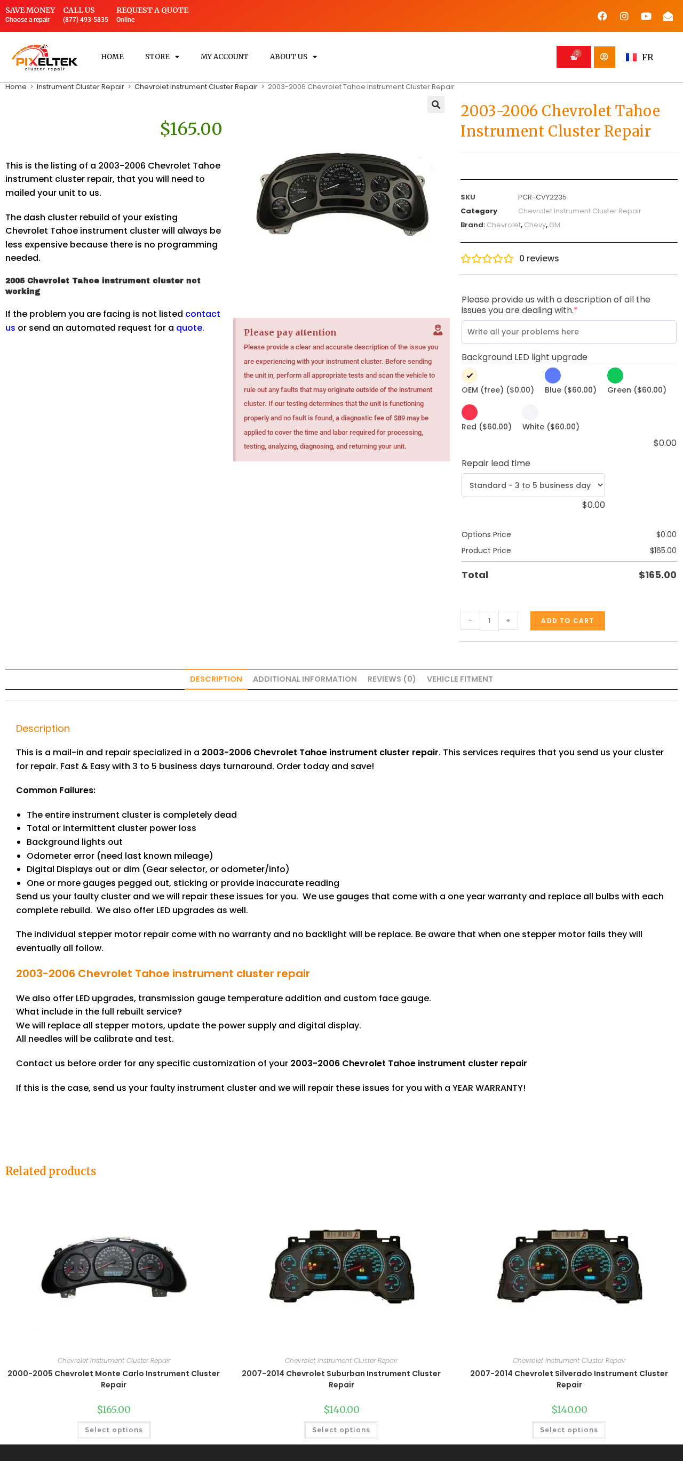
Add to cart (567, 620)
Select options (114, 1430)
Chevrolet (504, 225)
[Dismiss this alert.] (438, 330)
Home (112, 56)
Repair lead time (496, 463)
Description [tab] (216, 679)
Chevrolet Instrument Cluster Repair (196, 87)
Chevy (535, 225)
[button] (435, 104)
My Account (225, 56)
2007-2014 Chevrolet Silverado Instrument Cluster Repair (569, 1379)
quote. (190, 328)
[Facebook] (602, 16)
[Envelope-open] (668, 16)
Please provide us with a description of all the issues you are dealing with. (556, 305)
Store (157, 56)
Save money (30, 10)
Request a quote (152, 10)
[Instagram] (624, 16)
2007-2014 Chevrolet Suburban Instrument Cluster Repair (341, 1379)
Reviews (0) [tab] (392, 679)
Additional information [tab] (305, 679)
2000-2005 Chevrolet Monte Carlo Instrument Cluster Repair (113, 1379)
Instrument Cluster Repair (80, 87)
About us (288, 56)
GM (554, 225)
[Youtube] (646, 16)
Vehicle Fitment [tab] (460, 679)
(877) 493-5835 (85, 19)
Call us (79, 10)
